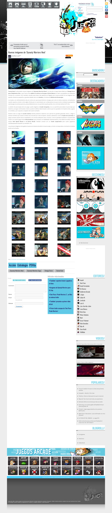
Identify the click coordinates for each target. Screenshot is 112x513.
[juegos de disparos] (88, 461)
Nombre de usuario (80, 8)
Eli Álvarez (83, 289)
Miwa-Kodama (84, 315)
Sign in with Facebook (35, 280)
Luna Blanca (14, 55)
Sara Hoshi (83, 329)
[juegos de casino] (45, 461)
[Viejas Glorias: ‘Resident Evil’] (90, 98)
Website (10, 303)
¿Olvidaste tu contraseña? (91, 14)
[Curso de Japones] (90, 225)
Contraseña (80, 10)
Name (10, 294)
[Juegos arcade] (24, 461)
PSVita (37, 6)
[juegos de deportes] (77, 461)
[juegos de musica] (77, 470)
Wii (23, 6)
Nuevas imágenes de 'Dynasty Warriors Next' (27, 52)
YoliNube (82, 332)
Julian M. (82, 298)
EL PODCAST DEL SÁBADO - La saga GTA (89, 418)
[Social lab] (90, 213)
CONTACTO (44, 477)
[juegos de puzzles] (99, 470)
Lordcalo (82, 301)
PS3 (17, 6)
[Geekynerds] (90, 238)
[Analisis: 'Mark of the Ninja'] (90, 145)
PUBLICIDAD (57, 477)
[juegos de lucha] (56, 470)
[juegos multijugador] (67, 470)
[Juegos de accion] (13, 461)
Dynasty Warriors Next (16, 271)
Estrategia (23, 265)
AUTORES (68, 477)
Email (10, 297)
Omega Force (49, 271)
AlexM (82, 280)
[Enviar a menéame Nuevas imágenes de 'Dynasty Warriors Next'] (69, 56)
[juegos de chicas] (24, 470)
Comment (11, 285)
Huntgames (82, 434)
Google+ (19, 55)
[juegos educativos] (99, 461)
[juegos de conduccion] (67, 461)
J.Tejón (82, 295)
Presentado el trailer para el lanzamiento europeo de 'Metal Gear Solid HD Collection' (21, 46)
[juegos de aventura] (34, 461)
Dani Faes (83, 283)
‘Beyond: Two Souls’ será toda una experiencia (91, 399)
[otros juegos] (88, 470)
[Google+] (106, 13)
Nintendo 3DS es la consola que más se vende (90, 402)
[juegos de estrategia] (13, 470)
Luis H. (82, 304)
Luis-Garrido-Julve (85, 306)
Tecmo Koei (59, 271)
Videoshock (82, 443)
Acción (12, 265)
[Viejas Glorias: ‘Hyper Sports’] (90, 129)
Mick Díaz (83, 312)
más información (45, 502)
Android (56, 7)
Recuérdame (91, 13)
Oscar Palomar (84, 321)
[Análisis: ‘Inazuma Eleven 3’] (90, 114)
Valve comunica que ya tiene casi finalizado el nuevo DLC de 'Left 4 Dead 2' (90, 421)
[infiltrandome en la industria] (90, 189)
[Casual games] (56, 461)
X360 (10, 6)
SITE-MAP (63, 477)
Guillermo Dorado (85, 292)
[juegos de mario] (34, 470)
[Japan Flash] (90, 201)
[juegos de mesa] (45, 470)
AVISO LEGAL (51, 477)
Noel (81, 318)
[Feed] (106, 3)
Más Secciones (84, 243)
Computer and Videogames (18, 259)
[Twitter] (106, 6)
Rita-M (82, 327)
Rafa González (84, 324)
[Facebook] (106, 9)
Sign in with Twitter (19, 280)
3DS (30, 7)
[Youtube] (106, 16)
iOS (49, 7)
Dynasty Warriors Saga (34, 271)
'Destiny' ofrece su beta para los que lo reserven (91, 396)
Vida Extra (81, 438)
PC (43, 6)
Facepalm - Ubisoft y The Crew (86, 393)
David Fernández (85, 286)
